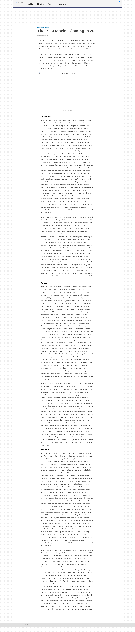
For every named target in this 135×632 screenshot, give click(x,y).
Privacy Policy (122, 1)
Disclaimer (115, 1)
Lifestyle (40, 4)
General (47, 27)
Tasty (50, 4)
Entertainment (62, 4)
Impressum (130, 1)
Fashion (31, 4)
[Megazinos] (19, 2)
